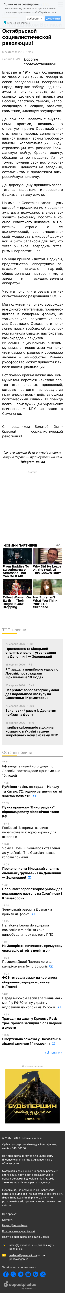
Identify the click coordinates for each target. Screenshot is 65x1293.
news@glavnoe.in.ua (21, 1245)
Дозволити (53, 18)
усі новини (52, 1052)
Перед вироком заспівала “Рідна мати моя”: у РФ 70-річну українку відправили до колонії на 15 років (32, 1000)
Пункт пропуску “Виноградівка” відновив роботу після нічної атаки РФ (30, 810)
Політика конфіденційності (18, 1231)
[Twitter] (13, 1274)
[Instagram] (28, 1274)
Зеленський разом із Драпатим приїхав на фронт (27, 910)
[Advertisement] (32, 507)
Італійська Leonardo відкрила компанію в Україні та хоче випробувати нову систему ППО (27, 928)
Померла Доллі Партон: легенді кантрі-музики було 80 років (27, 962)
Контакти (7, 1219)
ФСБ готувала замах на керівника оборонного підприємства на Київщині (29, 980)
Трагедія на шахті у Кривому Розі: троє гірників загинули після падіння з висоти (32, 1021)
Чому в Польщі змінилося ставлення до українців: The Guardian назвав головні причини (31, 850)
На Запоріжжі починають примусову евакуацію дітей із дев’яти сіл (32, 946)
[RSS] (43, 1274)
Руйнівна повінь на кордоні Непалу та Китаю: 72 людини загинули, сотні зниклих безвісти (32, 789)
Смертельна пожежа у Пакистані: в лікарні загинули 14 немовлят (31, 1039)
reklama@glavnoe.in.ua (23, 1255)
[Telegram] (20, 1274)
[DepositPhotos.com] (20, 1285)
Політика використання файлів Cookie (25, 1236)
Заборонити (34, 18)
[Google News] (35, 1274)
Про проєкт (9, 1213)
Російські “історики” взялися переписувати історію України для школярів (29, 830)
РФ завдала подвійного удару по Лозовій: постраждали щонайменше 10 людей (31, 769)
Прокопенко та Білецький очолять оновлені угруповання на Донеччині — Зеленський (31, 871)
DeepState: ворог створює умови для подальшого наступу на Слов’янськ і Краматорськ (32, 891)
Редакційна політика (14, 1225)
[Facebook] (6, 1274)
